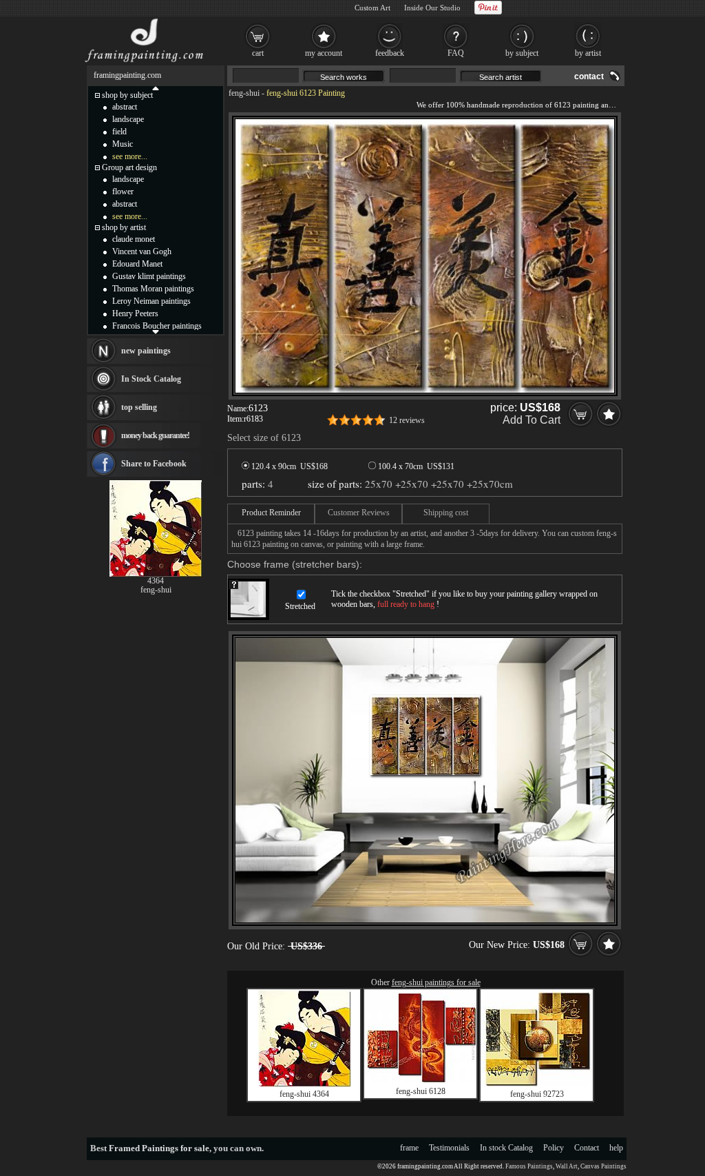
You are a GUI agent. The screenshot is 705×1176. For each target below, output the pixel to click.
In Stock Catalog (151, 379)
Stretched (300, 606)
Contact (586, 1148)
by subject (521, 53)
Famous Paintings (529, 1166)
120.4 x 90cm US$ (288, 466)
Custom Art (372, 7)
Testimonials (449, 1148)
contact (589, 76)
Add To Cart (531, 420)
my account (323, 53)
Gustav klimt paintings (149, 276)
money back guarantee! (155, 435)
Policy (553, 1148)
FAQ (456, 53)
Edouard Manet (137, 264)
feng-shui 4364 (304, 1094)
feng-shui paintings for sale (436, 982)
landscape (128, 119)
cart (258, 53)
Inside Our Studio (432, 7)
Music (122, 144)
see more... (129, 156)
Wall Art (567, 1166)
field (119, 131)
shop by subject (127, 95)
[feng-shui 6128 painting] (421, 1079)
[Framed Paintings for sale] (144, 62)
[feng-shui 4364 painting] (304, 1084)
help (616, 1148)
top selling (139, 407)
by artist (588, 53)
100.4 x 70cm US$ (415, 466)
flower (123, 191)
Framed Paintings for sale (159, 1148)
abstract (124, 107)
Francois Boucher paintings (157, 326)
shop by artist (124, 227)
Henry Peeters (135, 313)
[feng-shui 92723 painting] (537, 1084)
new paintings (146, 350)
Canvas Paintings (603, 1166)
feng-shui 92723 (537, 1094)
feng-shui (244, 93)
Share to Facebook (154, 463)
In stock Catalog (506, 1148)
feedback (389, 53)
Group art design (129, 167)
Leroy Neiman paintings (151, 301)
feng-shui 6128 (420, 1091)
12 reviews (407, 420)
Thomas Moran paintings (153, 288)
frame (409, 1148)
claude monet (133, 239)
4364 (155, 581)
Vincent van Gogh (141, 251)
